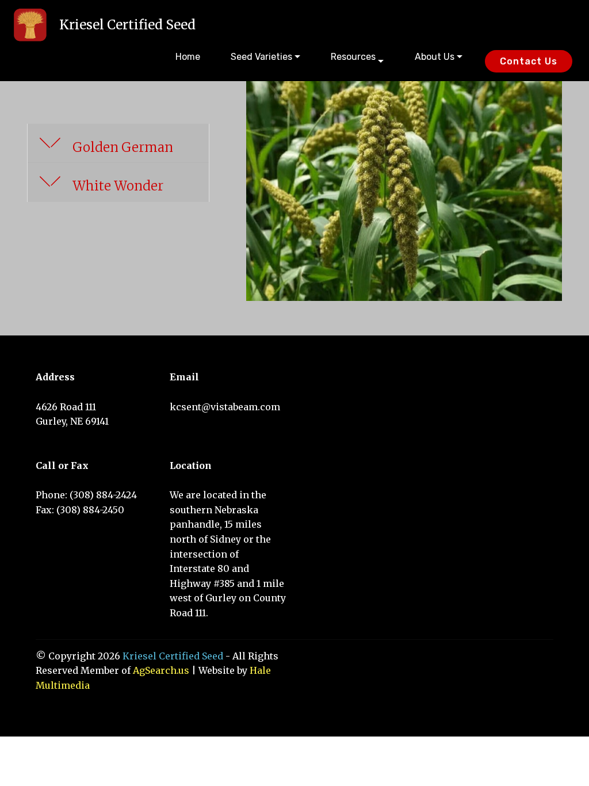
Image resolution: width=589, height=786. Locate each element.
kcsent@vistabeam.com (225, 407)
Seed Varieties (261, 56)
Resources (353, 56)
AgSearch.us (161, 670)
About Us (434, 56)
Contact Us (528, 61)
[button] (118, 143)
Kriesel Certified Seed (127, 25)
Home (187, 56)
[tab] (118, 143)
